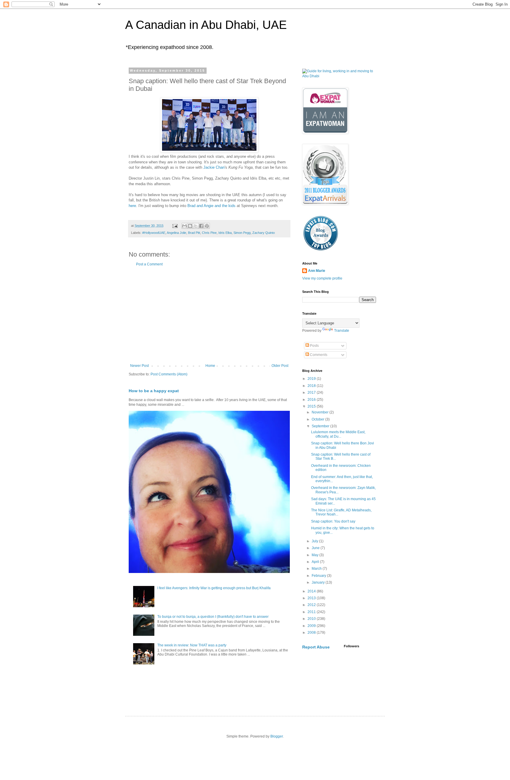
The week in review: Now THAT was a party (191, 645)
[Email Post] (175, 225)
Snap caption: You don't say (333, 521)
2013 (312, 598)
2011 (312, 612)
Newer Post (139, 366)
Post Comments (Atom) (169, 374)
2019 (312, 379)
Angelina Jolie (176, 232)
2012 (312, 605)
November (320, 412)
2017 (312, 392)
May (315, 555)
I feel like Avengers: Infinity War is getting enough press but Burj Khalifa (214, 588)
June (316, 548)
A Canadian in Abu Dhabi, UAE (206, 24)
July (315, 541)
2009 (312, 626)
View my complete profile (322, 278)
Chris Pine (209, 232)
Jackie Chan (214, 167)
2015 (312, 406)
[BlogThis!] (190, 226)
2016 (312, 400)
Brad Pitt (194, 232)
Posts (314, 346)
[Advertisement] (209, 315)
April (316, 562)
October (318, 419)
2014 (312, 591)
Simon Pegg (242, 232)
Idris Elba (225, 232)
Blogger (276, 736)
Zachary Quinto (263, 232)
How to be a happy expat (154, 390)
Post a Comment (149, 264)
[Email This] (184, 226)
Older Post (280, 366)
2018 (312, 386)
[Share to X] (196, 226)
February (319, 576)
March (317, 568)
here (132, 205)
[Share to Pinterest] (207, 226)
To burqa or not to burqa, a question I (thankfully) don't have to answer (213, 617)
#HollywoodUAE (153, 232)
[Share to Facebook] (201, 226)
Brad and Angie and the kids (211, 205)
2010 (312, 619)
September (321, 426)
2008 (312, 632)
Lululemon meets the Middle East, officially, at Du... (338, 434)
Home (210, 366)
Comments (318, 355)
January (319, 582)
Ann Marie (316, 271)
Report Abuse (316, 647)
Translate (341, 331)
